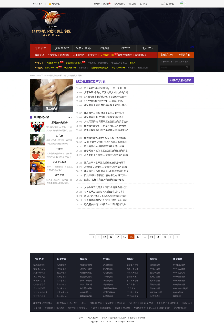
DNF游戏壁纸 (133, 292)
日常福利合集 (107, 55)
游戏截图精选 (132, 280)
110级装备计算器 (52, 63)
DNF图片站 (78, 55)
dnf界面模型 (155, 296)
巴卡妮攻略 (84, 67)
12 (104, 237)
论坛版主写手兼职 (119, 63)
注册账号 (165, 61)
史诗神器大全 (86, 292)
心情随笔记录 (39, 284)
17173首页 (37, 3)
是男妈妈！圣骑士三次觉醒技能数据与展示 (106, 155)
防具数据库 (108, 269)
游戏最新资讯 (39, 265)
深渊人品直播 (86, 284)
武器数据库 (108, 265)
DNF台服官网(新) (180, 288)
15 (124, 237)
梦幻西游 (60, 308)
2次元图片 (131, 288)
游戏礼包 (167, 54)
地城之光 (186, 303)
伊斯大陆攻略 (70, 67)
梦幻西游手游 (140, 308)
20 (158, 237)
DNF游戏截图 (39, 296)
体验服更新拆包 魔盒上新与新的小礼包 (104, 113)
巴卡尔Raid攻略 (51, 67)
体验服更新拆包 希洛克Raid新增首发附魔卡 (106, 171)
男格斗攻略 (62, 284)
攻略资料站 (62, 48)
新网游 (97, 3)
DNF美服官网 (179, 284)
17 (138, 237)
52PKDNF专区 (146, 303)
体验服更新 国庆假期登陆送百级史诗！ (104, 117)
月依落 (59, 122)
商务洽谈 (113, 318)
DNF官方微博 (179, 269)
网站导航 (56, 3)
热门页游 (144, 3)
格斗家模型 (155, 280)
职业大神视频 (86, 280)
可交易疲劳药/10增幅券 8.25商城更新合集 (105, 204)
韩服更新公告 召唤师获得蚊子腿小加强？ (105, 146)
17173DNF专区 (36, 75)
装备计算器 (83, 48)
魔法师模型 (155, 273)
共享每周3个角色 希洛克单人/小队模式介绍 (106, 92)
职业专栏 (92, 55)
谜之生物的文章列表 (73, 75)
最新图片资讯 (132, 265)
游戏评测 (184, 61)
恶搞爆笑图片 (132, 276)
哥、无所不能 (59, 135)
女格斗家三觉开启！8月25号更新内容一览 (105, 187)
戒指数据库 (108, 284)
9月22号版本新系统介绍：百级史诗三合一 (105, 97)
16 (131, 237)
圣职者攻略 (62, 288)
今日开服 (132, 3)
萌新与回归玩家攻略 (100, 67)
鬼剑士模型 (155, 265)
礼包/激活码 (119, 3)
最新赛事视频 (86, 296)
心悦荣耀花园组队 (73, 63)
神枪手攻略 (62, 269)
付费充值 (185, 54)
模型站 (126, 48)
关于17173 (84, 318)
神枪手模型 (155, 269)
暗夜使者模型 (156, 292)
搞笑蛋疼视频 (86, 288)
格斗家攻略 (62, 280)
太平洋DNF (162, 303)
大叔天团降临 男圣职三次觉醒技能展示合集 (106, 121)
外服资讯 (52, 55)
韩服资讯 (92, 63)
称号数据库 (108, 273)
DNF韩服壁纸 (133, 296)
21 (165, 237)
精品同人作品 (132, 273)
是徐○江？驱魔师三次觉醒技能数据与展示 (105, 167)
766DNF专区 (164, 308)
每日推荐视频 (86, 265)
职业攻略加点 (39, 276)
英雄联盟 (49, 308)
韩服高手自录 (86, 269)
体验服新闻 (103, 63)
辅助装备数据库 (110, 288)
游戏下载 (174, 61)
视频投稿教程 (125, 55)
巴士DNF (133, 303)
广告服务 (104, 318)
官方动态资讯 (39, 288)
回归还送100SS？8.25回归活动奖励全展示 (105, 196)
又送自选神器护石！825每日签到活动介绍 (105, 200)
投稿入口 (133, 63)
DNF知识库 (178, 292)
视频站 (104, 48)
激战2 (117, 308)
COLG (83, 303)
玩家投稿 (64, 55)
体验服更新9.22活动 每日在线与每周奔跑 (105, 138)
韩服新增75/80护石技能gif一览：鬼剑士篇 (105, 88)
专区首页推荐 (39, 269)
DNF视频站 (61, 303)
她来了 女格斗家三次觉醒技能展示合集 (104, 179)
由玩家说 (131, 67)
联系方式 (122, 318)
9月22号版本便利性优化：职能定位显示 (104, 101)
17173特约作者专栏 (53, 75)
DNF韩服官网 (179, 276)
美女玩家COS (132, 284)
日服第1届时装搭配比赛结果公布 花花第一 (105, 175)
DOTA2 (152, 308)
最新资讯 (39, 55)
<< (92, 237)
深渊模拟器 (141, 55)
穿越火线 (37, 308)
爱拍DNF (174, 303)
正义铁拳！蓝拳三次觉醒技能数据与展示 (104, 162)
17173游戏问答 (180, 308)
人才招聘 (94, 318)
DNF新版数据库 (40, 292)
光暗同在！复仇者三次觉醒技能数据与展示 (106, 150)
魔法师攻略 (62, 273)
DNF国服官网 (179, 265)
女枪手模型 (155, 276)
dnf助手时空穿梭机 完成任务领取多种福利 (105, 142)
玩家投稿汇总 (39, 280)
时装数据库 (108, 296)
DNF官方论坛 (179, 273)
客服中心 (132, 318)
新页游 (106, 3)
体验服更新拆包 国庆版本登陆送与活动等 (105, 126)
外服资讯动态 (39, 273)
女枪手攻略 (62, 276)
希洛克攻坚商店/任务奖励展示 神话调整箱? (106, 130)
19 (151, 237)
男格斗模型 (155, 284)
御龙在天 (83, 308)
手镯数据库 (108, 276)
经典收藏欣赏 (86, 273)
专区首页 (41, 48)
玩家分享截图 (132, 269)
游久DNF (121, 303)
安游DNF (109, 303)
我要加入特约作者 (180, 80)
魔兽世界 (72, 308)
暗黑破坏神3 (105, 308)
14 (118, 237)
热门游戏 (170, 3)
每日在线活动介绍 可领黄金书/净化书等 (104, 191)
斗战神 (94, 308)
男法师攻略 (62, 296)
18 (144, 237)
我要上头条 (143, 67)
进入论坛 (147, 48)
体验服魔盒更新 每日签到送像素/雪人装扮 (105, 105)
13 (111, 237)
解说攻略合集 (86, 276)
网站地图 (177, 296)
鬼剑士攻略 (62, 265)
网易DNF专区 (96, 303)
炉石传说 (73, 303)
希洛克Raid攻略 (118, 67)
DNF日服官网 (179, 280)
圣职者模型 (155, 288)
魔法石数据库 (109, 292)
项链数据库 (108, 280)
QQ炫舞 (126, 308)
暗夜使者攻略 (63, 292)
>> (177, 237)
